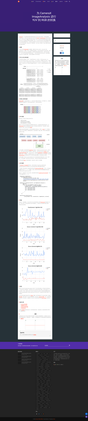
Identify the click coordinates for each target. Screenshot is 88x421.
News (47, 396)
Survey (37, 404)
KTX (50, 390)
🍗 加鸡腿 (66, 1)
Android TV (43, 362)
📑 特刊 (57, 1)
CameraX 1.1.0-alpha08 (24, 165)
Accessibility (38, 353)
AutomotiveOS (38, 369)
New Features (43, 396)
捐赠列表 (22, 318)
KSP (47, 390)
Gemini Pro (42, 383)
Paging (37, 397)
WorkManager (45, 407)
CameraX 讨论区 (41, 296)
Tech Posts (41, 404)
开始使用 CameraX (24, 305)
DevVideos (45, 377)
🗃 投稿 (62, 364)
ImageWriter (45, 152)
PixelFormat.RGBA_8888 (39, 168)
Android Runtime (38, 360)
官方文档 (20, 296)
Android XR (37, 363)
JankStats (48, 386)
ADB (44, 353)
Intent (45, 386)
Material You (43, 393)
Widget (41, 407)
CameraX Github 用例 (24, 306)
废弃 (31, 127)
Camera (42, 370)
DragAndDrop (38, 379)
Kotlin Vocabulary (43, 390)
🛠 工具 (48, 1)
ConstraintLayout (38, 373)
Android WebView (49, 362)
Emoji (42, 379)
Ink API (37, 386)
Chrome (50, 370)
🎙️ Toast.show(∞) (38, 1)
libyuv (25, 160)
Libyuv (43, 129)
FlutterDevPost (48, 380)
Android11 (42, 363)
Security (43, 403)
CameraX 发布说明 (24, 304)
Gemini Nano (38, 383)
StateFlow (47, 403)
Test (44, 404)
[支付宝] (30, 324)
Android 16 (37, 356)
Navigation (46, 394)
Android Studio (38, 362)
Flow (41, 380)
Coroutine (44, 373)
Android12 (46, 363)
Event (45, 379)
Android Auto (42, 356)
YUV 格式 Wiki (23, 308)
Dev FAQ (44, 376)
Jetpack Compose (42, 387)
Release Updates (48, 400)
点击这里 (23, 309)
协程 (49, 407)
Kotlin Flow (37, 390)
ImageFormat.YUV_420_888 (43, 172)
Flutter (44, 380)
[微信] (40, 324)
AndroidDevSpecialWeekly (39, 366)
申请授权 (34, 334)
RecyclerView (43, 400)
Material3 (48, 393)
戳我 (62, 356)
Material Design (38, 393)
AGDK (47, 353)
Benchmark (43, 369)
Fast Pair (49, 379)
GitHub (32, 295)
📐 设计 (52, 1)
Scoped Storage (38, 403)
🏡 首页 (32, 1)
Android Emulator (45, 359)
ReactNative (38, 400)
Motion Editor (41, 394)
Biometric (47, 369)
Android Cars (48, 356)
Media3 (37, 394)
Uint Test (48, 404)
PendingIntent (42, 397)
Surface (45, 151)
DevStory (41, 377)
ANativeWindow (21, 155)
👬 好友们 (58, 364)
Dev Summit (48, 376)
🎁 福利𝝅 (44, 1)
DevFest (37, 377)
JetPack (37, 387)
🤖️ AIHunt (61, 1)
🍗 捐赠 (55, 364)
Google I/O (47, 383)
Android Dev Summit (39, 359)
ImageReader (40, 152)
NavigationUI (38, 396)
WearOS (37, 407)
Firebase (37, 380)
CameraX (20, 36)
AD (41, 353)
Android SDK (44, 360)
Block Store (37, 370)
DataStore (40, 376)
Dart (37, 376)
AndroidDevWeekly (47, 366)
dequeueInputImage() (22, 152)
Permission (46, 397)
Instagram (41, 386)
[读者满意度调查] (86, 417)
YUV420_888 (26, 49)
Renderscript (43, 202)
